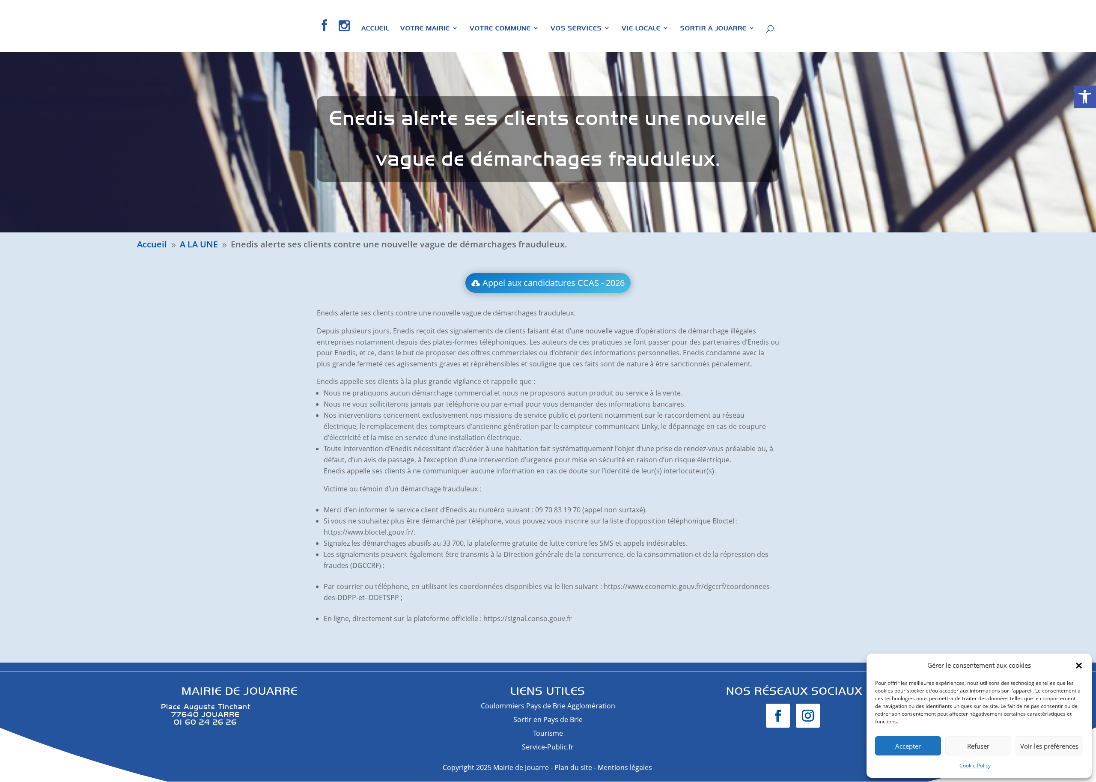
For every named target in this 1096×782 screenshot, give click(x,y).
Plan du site (573, 767)
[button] (1085, 97)
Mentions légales (626, 767)
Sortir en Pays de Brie (548, 719)
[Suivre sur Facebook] (778, 716)
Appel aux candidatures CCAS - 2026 (553, 282)
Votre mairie (425, 28)
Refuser (978, 746)
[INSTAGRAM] (344, 35)
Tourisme (548, 733)
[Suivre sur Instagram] (808, 716)
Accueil (375, 28)
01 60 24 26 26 (199, 721)
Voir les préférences (1049, 746)
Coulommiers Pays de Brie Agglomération (548, 706)
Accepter (908, 746)
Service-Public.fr (548, 747)
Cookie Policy (975, 765)
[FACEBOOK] (325, 35)
